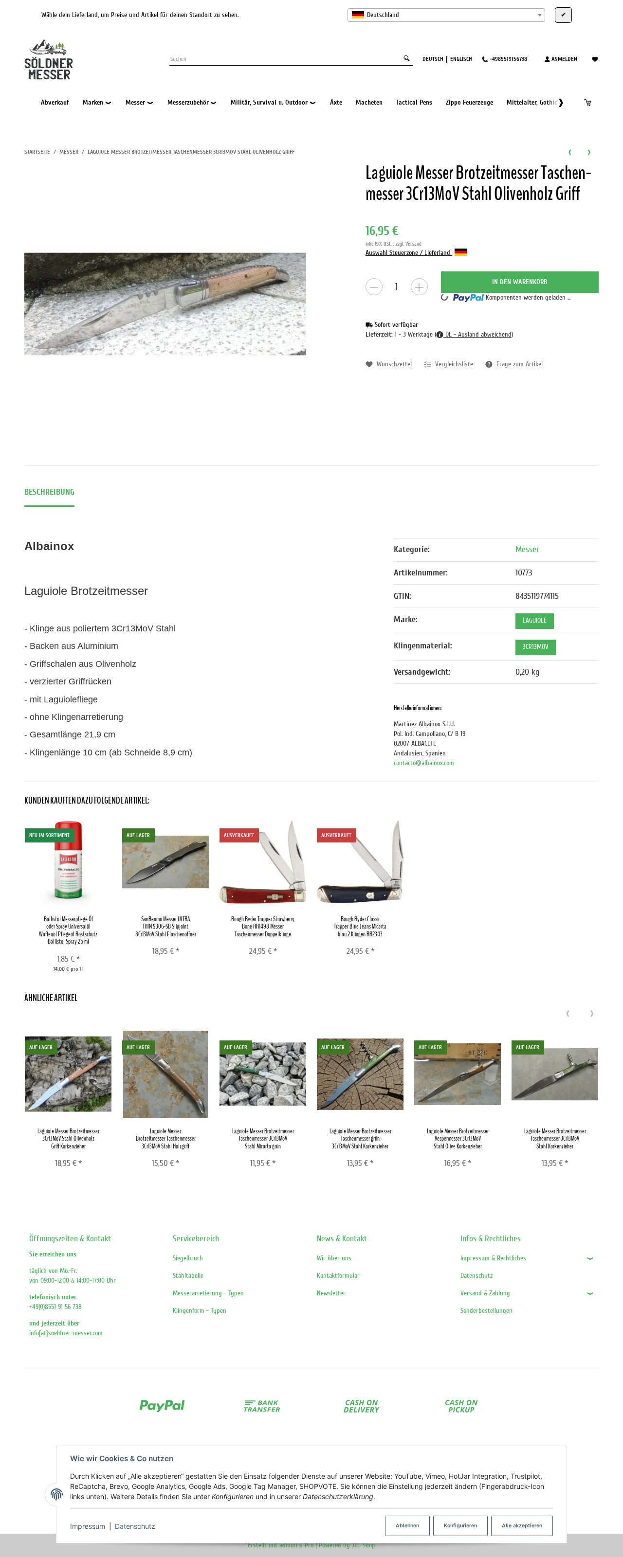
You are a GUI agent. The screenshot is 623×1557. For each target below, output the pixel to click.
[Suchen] (407, 59)
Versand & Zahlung (485, 1293)
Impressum (87, 1526)
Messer (527, 549)
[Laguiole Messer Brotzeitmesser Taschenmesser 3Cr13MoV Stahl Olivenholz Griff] (165, 304)
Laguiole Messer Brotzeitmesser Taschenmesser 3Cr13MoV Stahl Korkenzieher (555, 1139)
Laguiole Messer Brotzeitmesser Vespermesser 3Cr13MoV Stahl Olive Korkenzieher (458, 1139)
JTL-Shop (363, 1545)
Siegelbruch (188, 1258)
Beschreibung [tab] (49, 492)
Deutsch (432, 58)
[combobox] (446, 15)
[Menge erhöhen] (419, 286)
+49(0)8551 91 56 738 (55, 1307)
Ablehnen (407, 1525)
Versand (413, 244)
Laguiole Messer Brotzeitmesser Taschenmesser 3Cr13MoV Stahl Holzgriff (166, 1139)
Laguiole (535, 621)
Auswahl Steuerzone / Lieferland (409, 253)
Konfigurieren (460, 1525)
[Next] (592, 1014)
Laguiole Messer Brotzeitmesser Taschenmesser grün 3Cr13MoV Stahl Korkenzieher (360, 1139)
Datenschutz (135, 1526)
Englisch (461, 58)
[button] (556, 102)
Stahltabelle (188, 1275)
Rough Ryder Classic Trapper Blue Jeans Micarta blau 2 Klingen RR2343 (360, 926)
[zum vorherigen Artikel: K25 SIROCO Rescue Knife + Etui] (569, 152)
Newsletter (331, 1293)
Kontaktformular (338, 1275)
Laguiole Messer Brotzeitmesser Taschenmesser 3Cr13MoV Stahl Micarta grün (263, 1139)
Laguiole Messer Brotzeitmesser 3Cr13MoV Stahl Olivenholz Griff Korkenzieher (68, 1139)
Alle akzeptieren (522, 1525)
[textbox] (446, 15)
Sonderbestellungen (486, 1310)
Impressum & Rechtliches (493, 1258)
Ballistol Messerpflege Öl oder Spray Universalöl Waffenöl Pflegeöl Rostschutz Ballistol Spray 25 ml (68, 930)
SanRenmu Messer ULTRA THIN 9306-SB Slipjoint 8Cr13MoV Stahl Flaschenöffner (165, 926)
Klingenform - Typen (199, 1310)
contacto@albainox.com (424, 763)
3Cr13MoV (536, 647)
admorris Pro (296, 1545)
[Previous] (567, 1014)
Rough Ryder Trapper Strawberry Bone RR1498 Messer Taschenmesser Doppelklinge (262, 926)
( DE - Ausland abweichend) (474, 334)
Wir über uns (334, 1258)
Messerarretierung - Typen (208, 1293)
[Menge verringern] (374, 286)
